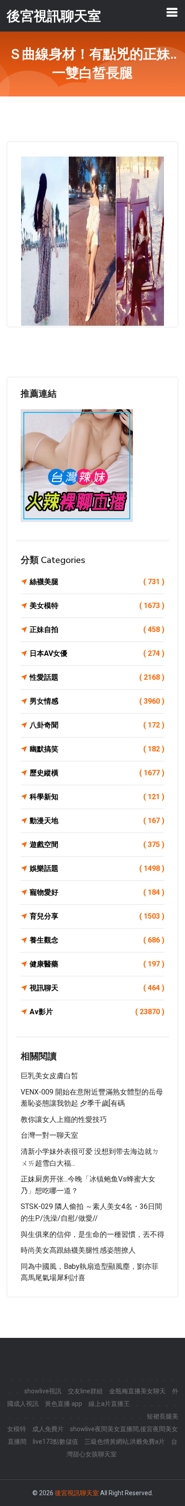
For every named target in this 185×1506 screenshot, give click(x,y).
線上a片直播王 (109, 1403)
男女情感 (97, 701)
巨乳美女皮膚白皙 (49, 1075)
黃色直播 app (63, 1403)
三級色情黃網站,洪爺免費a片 (124, 1441)
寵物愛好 (97, 892)
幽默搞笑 (97, 749)
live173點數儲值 (55, 1441)
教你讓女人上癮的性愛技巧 (64, 1119)
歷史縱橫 (97, 773)
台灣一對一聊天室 (49, 1135)
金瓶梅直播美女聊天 (137, 1391)
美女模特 (97, 605)
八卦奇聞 (97, 725)
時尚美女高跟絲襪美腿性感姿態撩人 (78, 1250)
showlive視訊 (43, 1391)
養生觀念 (97, 940)
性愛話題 (97, 677)
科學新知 (97, 796)
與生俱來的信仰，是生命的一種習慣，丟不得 (92, 1234)
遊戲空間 (97, 844)
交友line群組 (85, 1391)
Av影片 (97, 1011)
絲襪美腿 (97, 581)
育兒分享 (97, 916)
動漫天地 (97, 820)
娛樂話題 (97, 868)
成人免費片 (48, 1429)
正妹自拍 (97, 629)
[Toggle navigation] (172, 12)
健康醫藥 (97, 964)
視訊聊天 (97, 988)
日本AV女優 (97, 653)
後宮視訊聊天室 (77, 1493)
